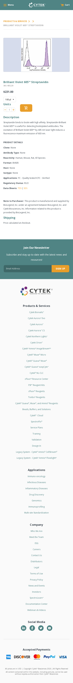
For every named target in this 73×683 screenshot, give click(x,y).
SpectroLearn (36, 597)
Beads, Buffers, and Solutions (36, 409)
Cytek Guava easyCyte (37, 366)
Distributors (36, 561)
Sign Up (60, 268)
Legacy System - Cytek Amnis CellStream (36, 452)
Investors (36, 591)
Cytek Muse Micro (36, 354)
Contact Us (36, 555)
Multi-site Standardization (36, 512)
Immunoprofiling (37, 506)
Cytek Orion (36, 342)
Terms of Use (36, 573)
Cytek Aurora (36, 324)
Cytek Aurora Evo (36, 318)
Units (7, 104)
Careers (36, 549)
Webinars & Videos (36, 610)
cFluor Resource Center (36, 378)
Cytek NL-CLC (36, 373)
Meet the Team (36, 537)
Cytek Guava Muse (36, 360)
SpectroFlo (36, 421)
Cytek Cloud (36, 415)
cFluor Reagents (36, 391)
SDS (25, 188)
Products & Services (15, 21)
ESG (36, 543)
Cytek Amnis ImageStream (36, 348)
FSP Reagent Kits (36, 385)
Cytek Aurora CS (36, 330)
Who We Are (36, 531)
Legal (36, 567)
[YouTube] (49, 628)
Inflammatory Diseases (36, 488)
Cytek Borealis (36, 312)
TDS (20, 188)
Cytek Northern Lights (36, 336)
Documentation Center (37, 603)
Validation (36, 439)
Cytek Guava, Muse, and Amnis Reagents (36, 403)
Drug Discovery (36, 494)
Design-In (36, 445)
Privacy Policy (36, 579)
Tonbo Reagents (36, 397)
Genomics (36, 500)
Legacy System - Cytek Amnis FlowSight (37, 457)
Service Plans (36, 427)
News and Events (37, 585)
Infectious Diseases (36, 482)
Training (36, 433)
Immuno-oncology (36, 476)
